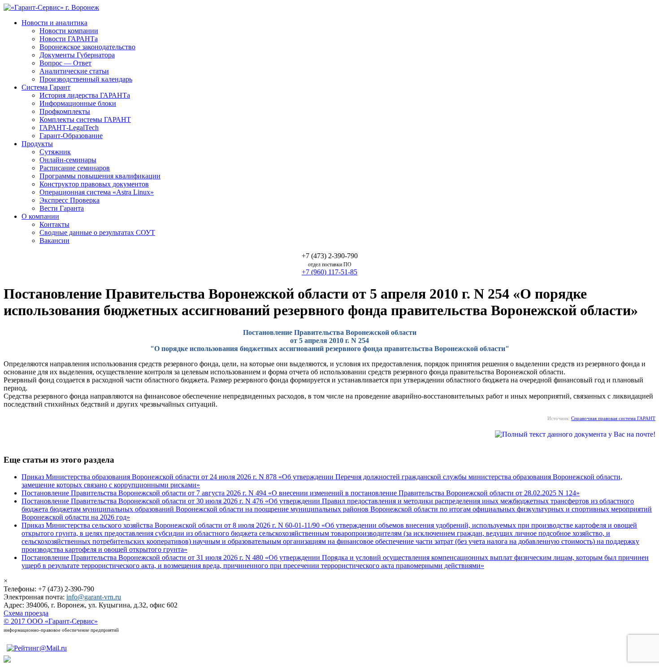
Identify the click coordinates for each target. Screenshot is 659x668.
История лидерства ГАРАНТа (84, 95)
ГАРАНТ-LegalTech (69, 127)
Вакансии (54, 240)
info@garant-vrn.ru (93, 597)
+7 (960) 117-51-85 (329, 272)
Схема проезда (26, 613)
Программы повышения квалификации (99, 176)
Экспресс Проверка (69, 200)
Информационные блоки (77, 103)
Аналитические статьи (74, 71)
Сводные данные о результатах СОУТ (97, 232)
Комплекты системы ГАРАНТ (85, 119)
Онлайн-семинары (67, 160)
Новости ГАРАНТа (68, 39)
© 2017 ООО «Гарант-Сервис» (51, 621)
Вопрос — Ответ (65, 63)
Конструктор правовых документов (94, 184)
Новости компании (68, 31)
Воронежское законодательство (87, 47)
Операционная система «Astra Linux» (96, 192)
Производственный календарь (85, 79)
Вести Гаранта (61, 208)
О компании (40, 216)
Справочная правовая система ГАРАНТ (613, 418)
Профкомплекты (64, 111)
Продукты (37, 143)
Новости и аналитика (54, 22)
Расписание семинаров (74, 168)
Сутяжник (55, 152)
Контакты (54, 224)
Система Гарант (46, 87)
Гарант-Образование (71, 135)
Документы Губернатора (77, 55)
